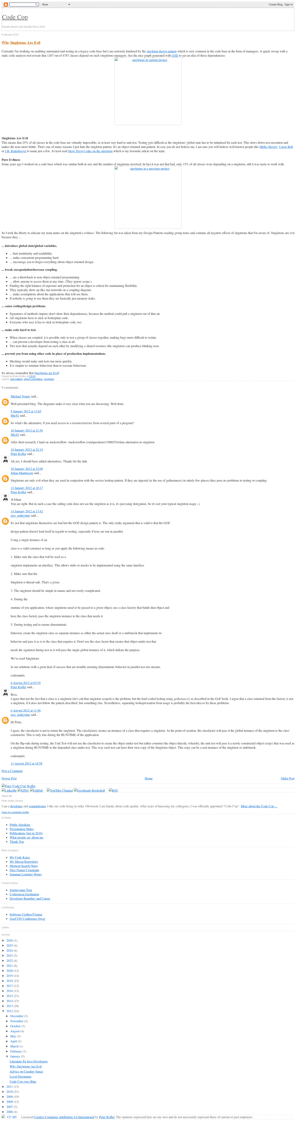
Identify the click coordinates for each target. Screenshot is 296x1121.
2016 (10, 991)
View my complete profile (15, 812)
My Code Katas (20, 857)
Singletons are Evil (46, 373)
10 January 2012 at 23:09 (27, 468)
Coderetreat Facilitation (24, 894)
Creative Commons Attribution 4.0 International (64, 1117)
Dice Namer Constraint (24, 870)
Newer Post (9, 778)
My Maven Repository (24, 861)
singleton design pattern (162, 51)
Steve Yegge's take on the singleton (90, 151)
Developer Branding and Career (30, 898)
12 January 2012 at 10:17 (27, 488)
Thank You (17, 841)
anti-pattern (16, 379)
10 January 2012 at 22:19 (27, 449)
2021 (10, 965)
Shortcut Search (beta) (24, 866)
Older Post (287, 778)
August (15, 1031)
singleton (49, 379)
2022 (10, 960)
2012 (10, 1011)
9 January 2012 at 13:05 (26, 411)
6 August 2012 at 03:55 (26, 683)
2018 (10, 980)
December (17, 1016)
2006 (10, 1112)
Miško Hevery (268, 147)
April (14, 1041)
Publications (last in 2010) (26, 833)
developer (16, 806)
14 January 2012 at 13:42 (27, 511)
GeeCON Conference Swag (27, 918)
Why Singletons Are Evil (21, 42)
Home (149, 778)
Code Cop (15, 16)
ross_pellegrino (20, 515)
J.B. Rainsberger (15, 151)
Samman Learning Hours (26, 874)
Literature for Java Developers (29, 1061)
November (17, 1021)
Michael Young (20, 396)
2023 (10, 955)
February (16, 1051)
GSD (175, 55)
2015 (10, 996)
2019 (10, 975)
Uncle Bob (286, 147)
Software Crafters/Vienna (26, 914)
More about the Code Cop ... (259, 806)
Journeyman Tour (21, 890)
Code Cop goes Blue (23, 1081)
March (14, 1046)
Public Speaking (20, 824)
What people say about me (26, 837)
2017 (10, 986)
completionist (37, 806)
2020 (10, 970)
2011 (10, 1086)
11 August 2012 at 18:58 (26, 763)
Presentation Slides (22, 829)
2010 (10, 1091)
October (15, 1026)
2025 (10, 945)
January (15, 1056)
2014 (10, 1001)
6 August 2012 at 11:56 (26, 710)
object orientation (33, 379)
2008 (10, 1101)
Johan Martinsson (22, 473)
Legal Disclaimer (20, 1076)
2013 (10, 1006)
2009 (10, 1096)
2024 (10, 950)
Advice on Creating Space (26, 1071)
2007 (10, 1106)
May (13, 1036)
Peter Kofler (18, 454)
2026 (10, 940)
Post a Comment (12, 771)
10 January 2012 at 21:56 (27, 430)
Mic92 (15, 415)
